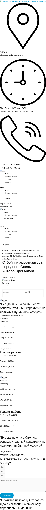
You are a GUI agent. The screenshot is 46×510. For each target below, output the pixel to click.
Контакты (7, 182)
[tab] (25, 286)
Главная (5, 250)
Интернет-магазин (10, 177)
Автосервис (8, 179)
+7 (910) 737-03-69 (10, 168)
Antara (4, 259)
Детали (9, 286)
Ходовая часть (15, 250)
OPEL (15, 259)
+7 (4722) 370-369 (10, 164)
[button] (23, 187)
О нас (6, 174)
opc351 (27, 292)
